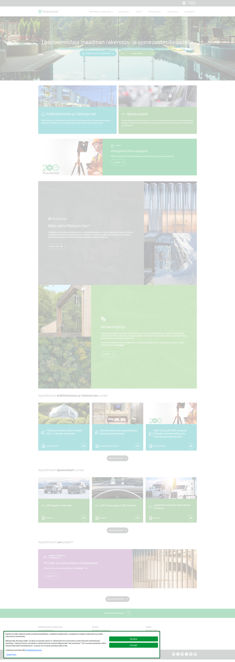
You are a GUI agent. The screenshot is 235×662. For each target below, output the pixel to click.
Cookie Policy (11, 655)
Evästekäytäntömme (33, 650)
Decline (133, 639)
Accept (133, 645)
